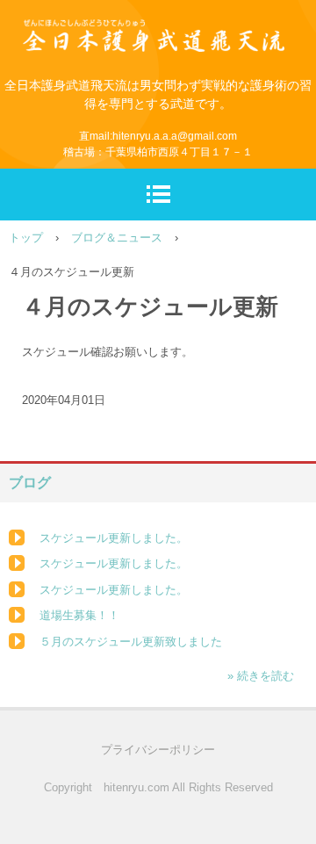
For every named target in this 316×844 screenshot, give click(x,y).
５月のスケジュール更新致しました (131, 641)
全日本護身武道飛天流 (158, 23)
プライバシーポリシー (158, 749)
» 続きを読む (260, 675)
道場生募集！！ (79, 615)
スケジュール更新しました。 (114, 538)
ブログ (30, 482)
